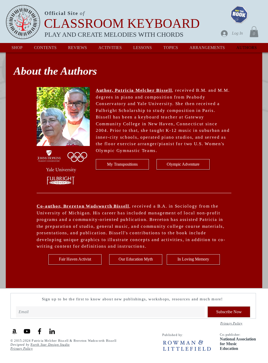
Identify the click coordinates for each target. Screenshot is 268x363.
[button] (254, 31)
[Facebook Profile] (39, 331)
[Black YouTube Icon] (27, 331)
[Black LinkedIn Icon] (52, 331)
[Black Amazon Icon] (14, 331)
